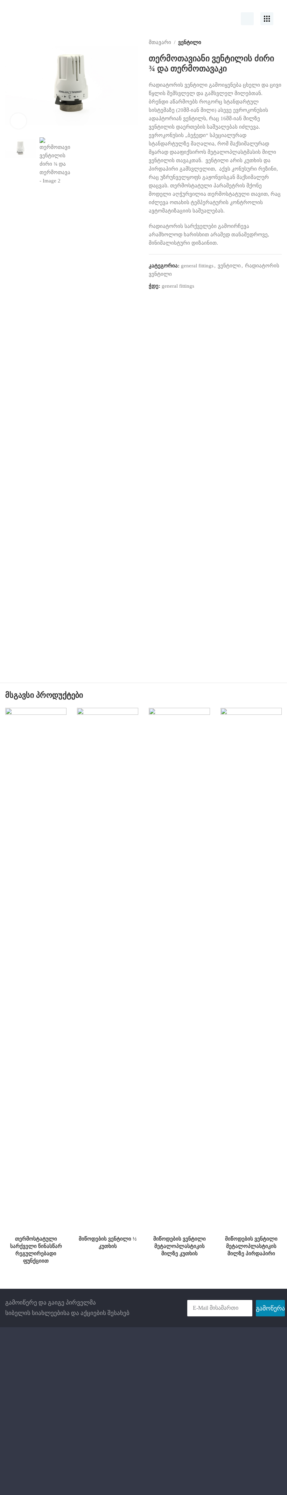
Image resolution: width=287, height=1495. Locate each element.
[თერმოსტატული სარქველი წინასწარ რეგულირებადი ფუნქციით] (35, 970)
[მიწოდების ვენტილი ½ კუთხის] (107, 970)
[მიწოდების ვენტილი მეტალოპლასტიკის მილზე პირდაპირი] (251, 970)
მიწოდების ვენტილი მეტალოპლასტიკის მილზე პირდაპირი (251, 1246)
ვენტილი (189, 42)
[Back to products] (269, 42)
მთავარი (160, 42)
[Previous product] (261, 42)
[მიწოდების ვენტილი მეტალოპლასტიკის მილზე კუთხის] (179, 970)
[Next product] (277, 42)
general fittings (197, 265)
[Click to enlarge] (18, 121)
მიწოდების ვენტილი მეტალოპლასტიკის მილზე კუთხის (179, 1246)
